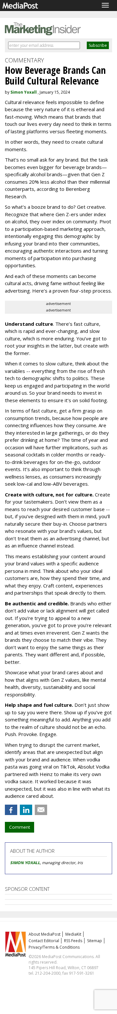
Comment (19, 827)
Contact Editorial (44, 940)
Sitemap (94, 940)
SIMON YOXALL (25, 862)
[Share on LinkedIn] (26, 810)
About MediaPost (44, 934)
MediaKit (73, 934)
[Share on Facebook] (11, 810)
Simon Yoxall (23, 92)
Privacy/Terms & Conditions (54, 947)
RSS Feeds (73, 940)
